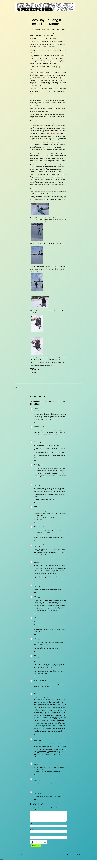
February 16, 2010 (37, 639)
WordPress (79, 854)
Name (32, 823)
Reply (35, 422)
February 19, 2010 (37, 764)
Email (32, 829)
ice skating (44, 385)
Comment (33, 809)
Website (32, 834)
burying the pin (30, 385)
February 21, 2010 (37, 780)
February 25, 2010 (38, 793)
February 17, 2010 (37, 695)
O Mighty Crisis (18, 854)
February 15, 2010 (37, 410)
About (80, 6)
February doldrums (38, 385)
